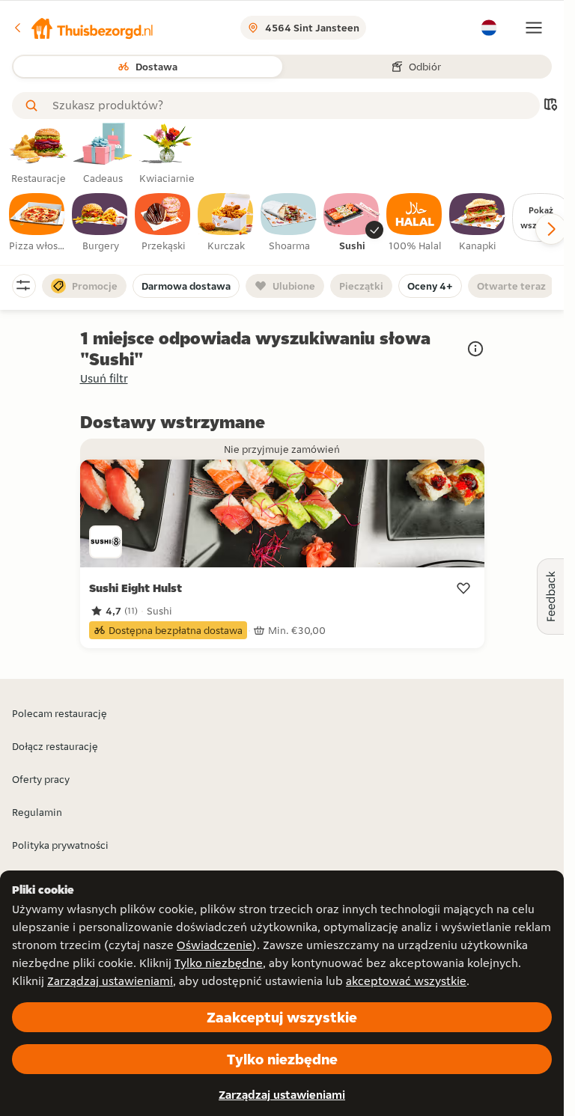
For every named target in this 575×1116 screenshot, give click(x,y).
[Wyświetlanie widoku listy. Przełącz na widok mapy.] (550, 106)
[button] (83, 28)
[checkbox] (37, 223)
